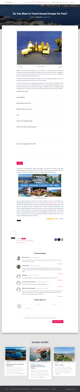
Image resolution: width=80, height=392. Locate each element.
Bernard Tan (25, 257)
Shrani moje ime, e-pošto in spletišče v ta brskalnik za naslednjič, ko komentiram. (41, 317)
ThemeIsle (73, 389)
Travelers (72, 2)
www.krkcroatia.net (53, 203)
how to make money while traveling (26, 240)
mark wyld (25, 265)
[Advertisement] (40, 231)
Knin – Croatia (59, 365)
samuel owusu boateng (28, 281)
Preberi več (22, 373)
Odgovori (61, 273)
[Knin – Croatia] (64, 353)
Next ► (60, 67)
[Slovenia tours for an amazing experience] (15, 353)
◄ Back (20, 67)
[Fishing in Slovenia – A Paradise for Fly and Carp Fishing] (40, 353)
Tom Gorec (53, 74)
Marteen (24, 275)
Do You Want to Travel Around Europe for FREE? (39, 2)
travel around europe (21, 242)
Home (26, 2)
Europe (23, 238)
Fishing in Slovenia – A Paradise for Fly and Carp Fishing (38, 366)
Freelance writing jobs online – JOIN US (60, 2)
